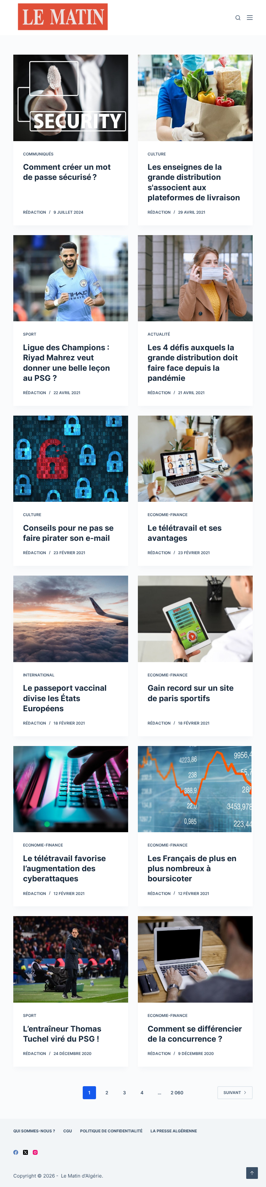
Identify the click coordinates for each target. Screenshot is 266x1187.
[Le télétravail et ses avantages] (195, 459)
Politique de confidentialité (111, 1130)
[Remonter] (252, 1173)
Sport (29, 334)
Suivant (232, 1092)
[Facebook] (15, 1152)
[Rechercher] (238, 17)
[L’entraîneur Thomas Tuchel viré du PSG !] (70, 959)
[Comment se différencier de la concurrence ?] (195, 959)
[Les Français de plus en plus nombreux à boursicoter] (195, 789)
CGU (67, 1130)
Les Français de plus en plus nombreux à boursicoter (192, 868)
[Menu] (250, 17)
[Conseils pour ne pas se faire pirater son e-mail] (70, 459)
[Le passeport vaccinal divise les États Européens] (70, 619)
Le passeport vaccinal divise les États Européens (65, 698)
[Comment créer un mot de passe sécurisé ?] (70, 98)
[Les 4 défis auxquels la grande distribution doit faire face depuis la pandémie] (195, 278)
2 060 (177, 1092)
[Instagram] (35, 1152)
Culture (157, 154)
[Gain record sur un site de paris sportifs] (195, 619)
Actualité (159, 334)
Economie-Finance (167, 514)
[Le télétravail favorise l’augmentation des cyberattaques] (70, 789)
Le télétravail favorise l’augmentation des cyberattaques (64, 868)
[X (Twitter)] (25, 1152)
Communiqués (38, 154)
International (38, 675)
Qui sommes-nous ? (34, 1130)
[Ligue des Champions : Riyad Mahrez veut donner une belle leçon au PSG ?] (70, 278)
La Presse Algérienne (174, 1130)
